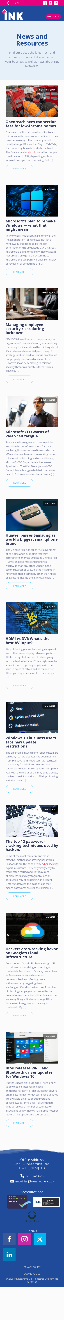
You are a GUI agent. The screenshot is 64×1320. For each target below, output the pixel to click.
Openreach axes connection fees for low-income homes (31, 124)
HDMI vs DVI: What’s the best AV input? (28, 641)
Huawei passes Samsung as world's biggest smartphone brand (31, 539)
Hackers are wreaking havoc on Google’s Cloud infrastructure (32, 953)
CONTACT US (53, 16)
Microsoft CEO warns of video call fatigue (27, 434)
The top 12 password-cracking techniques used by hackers (32, 845)
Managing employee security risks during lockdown (25, 329)
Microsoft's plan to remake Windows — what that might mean (30, 225)
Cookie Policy (32, 1273)
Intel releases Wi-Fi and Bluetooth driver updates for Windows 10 (29, 1072)
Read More (19, 168)
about (31, 152)
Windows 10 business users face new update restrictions (31, 742)
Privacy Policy (32, 1267)
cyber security (50, 864)
